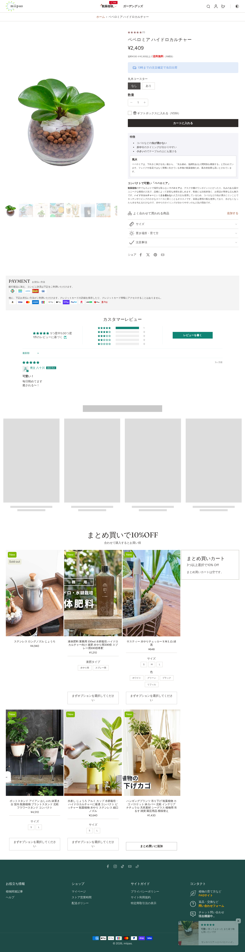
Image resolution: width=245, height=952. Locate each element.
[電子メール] (130, 866)
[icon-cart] (223, 6)
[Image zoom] (60, 116)
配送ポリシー (80, 903)
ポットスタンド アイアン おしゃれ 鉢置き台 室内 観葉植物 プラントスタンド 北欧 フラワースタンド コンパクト (35, 804)
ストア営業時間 (82, 897)
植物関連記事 (14, 891)
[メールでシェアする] (162, 254)
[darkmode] (234, 6)
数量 (131, 95)
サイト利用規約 (141, 897)
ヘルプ (10, 897)
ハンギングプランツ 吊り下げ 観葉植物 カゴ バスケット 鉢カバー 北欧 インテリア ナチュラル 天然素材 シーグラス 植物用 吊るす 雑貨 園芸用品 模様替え (151, 805)
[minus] (131, 102)
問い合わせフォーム (211, 905)
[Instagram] (115, 866)
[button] (183, 123)
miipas (128, 943)
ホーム (100, 16)
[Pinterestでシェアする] (155, 254)
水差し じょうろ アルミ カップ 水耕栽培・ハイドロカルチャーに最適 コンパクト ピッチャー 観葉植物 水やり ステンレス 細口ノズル (93, 805)
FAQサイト (206, 895)
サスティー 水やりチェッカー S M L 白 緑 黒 (151, 643)
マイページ (79, 891)
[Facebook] (108, 866)
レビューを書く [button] (192, 335)
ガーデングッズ (133, 6)
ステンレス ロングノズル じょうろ (34, 641)
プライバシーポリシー (145, 891)
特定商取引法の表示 (143, 903)
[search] (208, 6)
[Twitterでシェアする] (148, 254)
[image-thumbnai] (10, 210)
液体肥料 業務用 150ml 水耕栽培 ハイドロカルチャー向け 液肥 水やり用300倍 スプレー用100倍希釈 (93, 645)
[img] (30, 362)
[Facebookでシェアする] (140, 254)
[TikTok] (122, 866)
